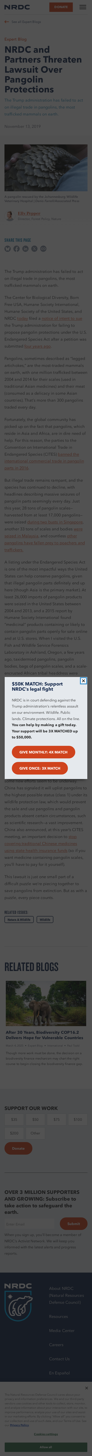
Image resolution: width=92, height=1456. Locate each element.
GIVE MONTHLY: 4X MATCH (43, 752)
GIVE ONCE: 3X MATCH (40, 768)
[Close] (83, 681)
